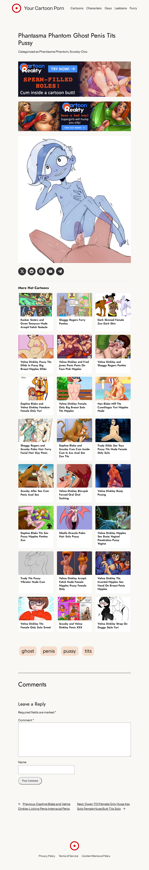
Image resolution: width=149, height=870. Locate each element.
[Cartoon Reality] (74, 95)
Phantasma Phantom (53, 51)
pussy (69, 651)
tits (88, 651)
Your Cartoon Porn (44, 8)
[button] (22, 271)
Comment (26, 720)
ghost (28, 651)
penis (49, 651)
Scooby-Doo (78, 51)
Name (22, 762)
